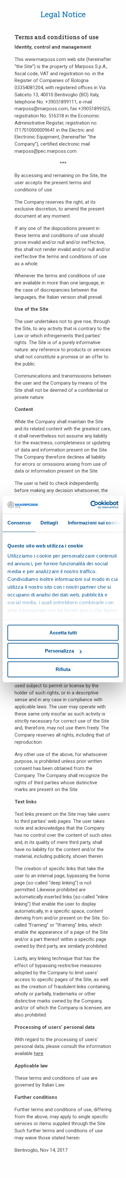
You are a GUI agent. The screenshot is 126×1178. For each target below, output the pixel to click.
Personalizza (59, 651)
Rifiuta (63, 669)
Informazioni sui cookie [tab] (94, 522)
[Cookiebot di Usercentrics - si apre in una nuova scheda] (91, 504)
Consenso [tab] (19, 522)
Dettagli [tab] (49, 522)
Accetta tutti (63, 632)
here (38, 1053)
